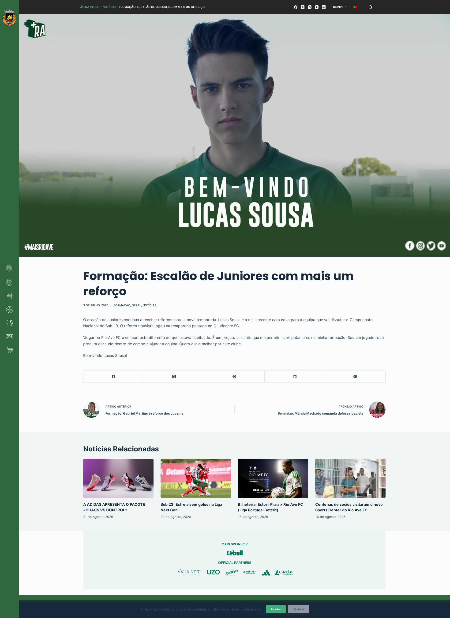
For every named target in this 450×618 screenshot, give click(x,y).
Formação (122, 305)
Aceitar (276, 609)
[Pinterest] (234, 377)
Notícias (109, 7)
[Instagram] (309, 7)
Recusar (298, 609)
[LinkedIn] (324, 7)
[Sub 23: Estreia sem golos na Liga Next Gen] (196, 478)
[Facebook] (295, 7)
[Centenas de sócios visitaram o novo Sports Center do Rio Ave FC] (350, 478)
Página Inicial (89, 7)
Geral (136, 305)
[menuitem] (355, 7)
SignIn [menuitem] (338, 7)
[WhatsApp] (355, 377)
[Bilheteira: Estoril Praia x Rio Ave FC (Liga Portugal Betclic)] (273, 478)
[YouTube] (317, 7)
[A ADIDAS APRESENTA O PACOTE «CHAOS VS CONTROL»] (118, 478)
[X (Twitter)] (302, 7)
